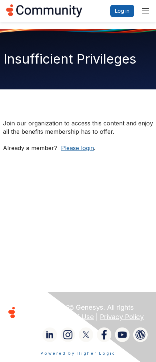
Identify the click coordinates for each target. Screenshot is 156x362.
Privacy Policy (122, 317)
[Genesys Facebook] (104, 334)
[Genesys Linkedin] (49, 334)
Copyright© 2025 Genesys (61, 307)
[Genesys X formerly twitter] (86, 334)
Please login (77, 148)
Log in (122, 11)
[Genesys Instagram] (68, 334)
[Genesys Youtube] (122, 334)
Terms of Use (72, 317)
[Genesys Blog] (140, 334)
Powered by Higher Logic (78, 353)
